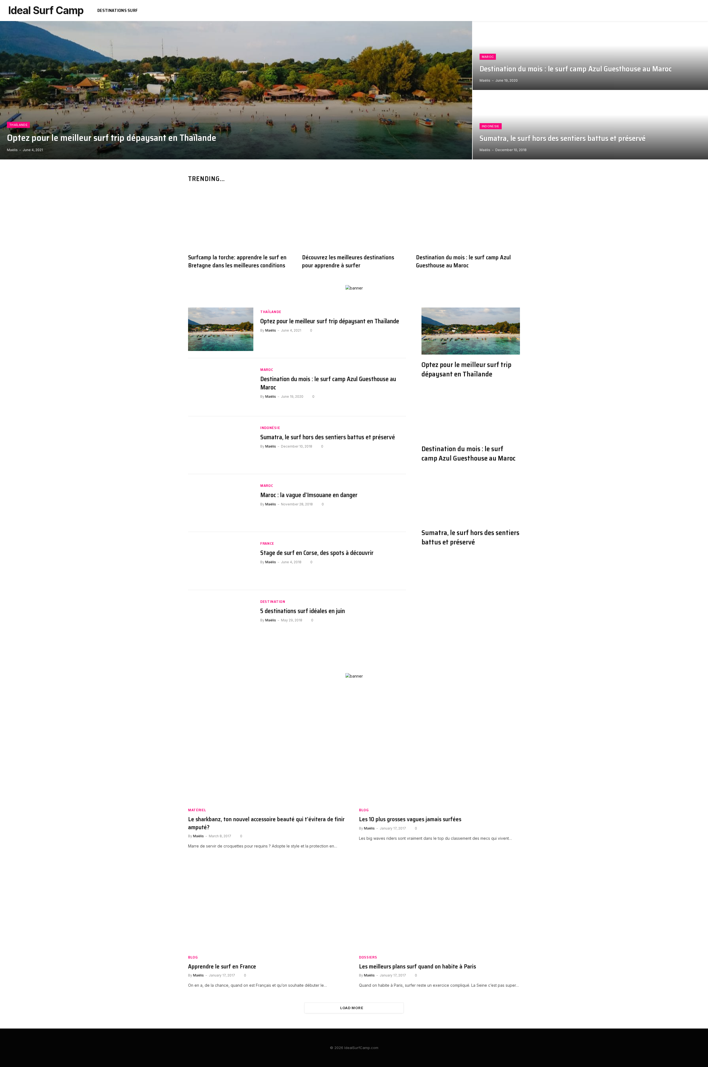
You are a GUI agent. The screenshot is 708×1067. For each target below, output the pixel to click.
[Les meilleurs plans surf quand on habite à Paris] (439, 904)
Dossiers (368, 957)
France (267, 543)
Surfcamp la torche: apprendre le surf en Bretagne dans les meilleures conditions (237, 261)
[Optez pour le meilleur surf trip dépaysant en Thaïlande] (236, 90)
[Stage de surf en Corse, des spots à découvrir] (220, 561)
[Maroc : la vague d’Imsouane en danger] (220, 503)
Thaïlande (18, 125)
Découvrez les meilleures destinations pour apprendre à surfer (348, 261)
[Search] (697, 10)
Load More (351, 1008)
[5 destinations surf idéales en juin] (220, 619)
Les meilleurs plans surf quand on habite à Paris (417, 967)
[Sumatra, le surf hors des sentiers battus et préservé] (590, 125)
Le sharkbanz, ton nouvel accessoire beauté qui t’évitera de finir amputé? (266, 823)
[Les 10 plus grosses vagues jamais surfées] (439, 757)
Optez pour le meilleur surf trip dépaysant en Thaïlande (111, 137)
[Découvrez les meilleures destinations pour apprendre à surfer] (354, 220)
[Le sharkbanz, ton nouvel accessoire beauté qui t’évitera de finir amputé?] (268, 757)
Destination (272, 601)
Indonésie (490, 126)
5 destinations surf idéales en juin (302, 611)
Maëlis (12, 150)
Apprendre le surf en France (222, 967)
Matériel (197, 810)
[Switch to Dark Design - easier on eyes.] (689, 10)
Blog (364, 810)
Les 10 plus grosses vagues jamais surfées (410, 819)
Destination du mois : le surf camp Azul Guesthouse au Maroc (576, 69)
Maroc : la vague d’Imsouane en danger (309, 495)
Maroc (488, 57)
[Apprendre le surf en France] (268, 904)
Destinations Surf (117, 10)
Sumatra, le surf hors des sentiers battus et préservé (562, 138)
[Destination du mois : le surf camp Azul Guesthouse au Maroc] (590, 55)
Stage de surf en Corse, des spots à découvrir (317, 553)
